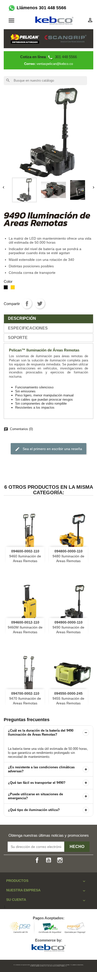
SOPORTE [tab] (18, 337)
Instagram (60, 860)
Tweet (40, 304)
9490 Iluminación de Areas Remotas (68, 627)
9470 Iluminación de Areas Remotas (25, 698)
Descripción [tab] (22, 318)
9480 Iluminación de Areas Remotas (68, 556)
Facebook (37, 860)
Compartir (27, 304)
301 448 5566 (48, 57)
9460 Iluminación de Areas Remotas (25, 556)
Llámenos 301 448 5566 (40, 7)
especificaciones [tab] (28, 328)
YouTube (48, 860)
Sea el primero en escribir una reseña (48, 449)
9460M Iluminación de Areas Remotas (25, 627)
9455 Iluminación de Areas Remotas (68, 698)
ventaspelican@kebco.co (55, 64)
